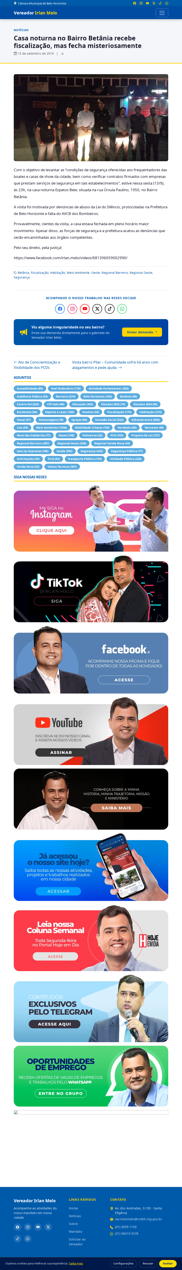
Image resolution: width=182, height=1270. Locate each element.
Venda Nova (28, 467)
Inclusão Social (109, 420)
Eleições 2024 (145, 404)
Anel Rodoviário (66, 388)
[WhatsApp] (122, 309)
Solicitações (28, 459)
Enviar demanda (140, 332)
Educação (82, 404)
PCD (117, 435)
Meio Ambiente (78, 272)
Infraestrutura (146, 420)
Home (73, 1208)
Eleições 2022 (113, 404)
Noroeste (154, 427)
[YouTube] (85, 309)
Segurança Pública (127, 451)
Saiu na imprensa (32, 451)
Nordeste (127, 427)
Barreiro (65, 396)
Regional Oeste (141, 272)
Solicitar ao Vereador (77, 1241)
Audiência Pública (32, 396)
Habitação (57, 272)
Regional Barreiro (115, 272)
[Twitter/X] (97, 309)
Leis (22, 427)
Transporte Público (85, 459)
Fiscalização (39, 272)
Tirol (54, 459)
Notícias (21, 30)
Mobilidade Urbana (92, 427)
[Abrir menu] (162, 12)
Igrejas (79, 420)
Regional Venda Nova (112, 443)
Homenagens (51, 420)
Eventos (90, 412)
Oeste (95, 272)
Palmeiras (92, 435)
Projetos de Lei (145, 435)
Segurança (22, 277)
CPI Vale (55, 404)
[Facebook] (60, 309)
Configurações (123, 1263)
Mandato (75, 1231)
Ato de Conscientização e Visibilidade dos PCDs (37, 365)
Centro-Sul (28, 404)
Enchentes (27, 412)
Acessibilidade (30, 388)
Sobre (73, 1224)
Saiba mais (76, 1263)
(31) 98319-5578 (126, 1233)
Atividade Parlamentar (109, 388)
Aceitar (168, 1263)
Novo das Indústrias (33, 435)
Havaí (24, 420)
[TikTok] (110, 309)
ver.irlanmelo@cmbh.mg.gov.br (138, 1219)
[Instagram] (72, 309)
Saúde (64, 451)
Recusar (148, 1263)
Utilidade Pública (125, 459)
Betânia (23, 272)
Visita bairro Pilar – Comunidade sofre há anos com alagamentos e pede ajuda (115, 365)
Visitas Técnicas (62, 467)
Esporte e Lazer (59, 412)
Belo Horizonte (97, 396)
